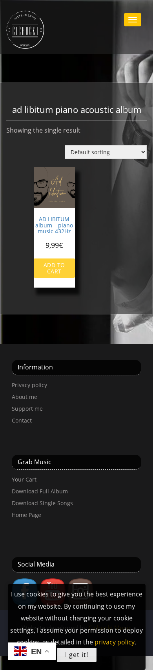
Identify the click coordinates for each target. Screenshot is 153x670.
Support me (27, 408)
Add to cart (54, 268)
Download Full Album (40, 491)
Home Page (26, 515)
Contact (22, 420)
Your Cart (24, 479)
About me (24, 397)
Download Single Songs (42, 503)
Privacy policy (29, 385)
